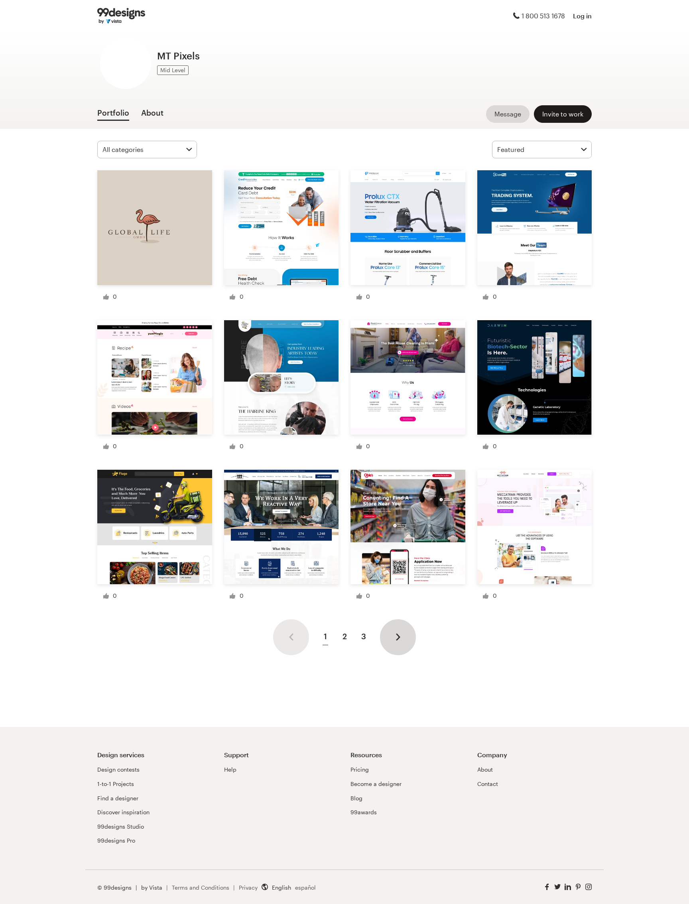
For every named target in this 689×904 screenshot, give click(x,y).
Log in (582, 16)
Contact (487, 783)
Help (230, 769)
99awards (363, 812)
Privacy (248, 887)
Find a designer (117, 798)
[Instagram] (588, 887)
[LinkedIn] (568, 887)
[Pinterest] (578, 887)
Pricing (359, 769)
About (485, 769)
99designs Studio (120, 826)
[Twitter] (557, 887)
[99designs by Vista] (121, 16)
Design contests (118, 769)
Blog (356, 798)
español (305, 887)
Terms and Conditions (200, 887)
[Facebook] (547, 887)
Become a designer (376, 783)
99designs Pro (116, 840)
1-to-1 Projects (115, 783)
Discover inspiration (123, 812)
